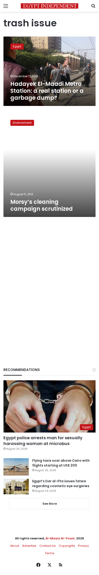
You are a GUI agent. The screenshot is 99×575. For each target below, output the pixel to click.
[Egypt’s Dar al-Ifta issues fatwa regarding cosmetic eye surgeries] (16, 486)
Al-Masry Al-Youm (60, 538)
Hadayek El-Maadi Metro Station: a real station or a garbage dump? (47, 91)
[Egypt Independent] (49, 6)
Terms (49, 553)
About (14, 546)
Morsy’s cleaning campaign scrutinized (41, 205)
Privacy (83, 546)
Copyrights (67, 546)
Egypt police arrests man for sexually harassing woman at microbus (42, 440)
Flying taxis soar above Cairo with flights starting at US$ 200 (61, 463)
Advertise (29, 546)
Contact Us (47, 546)
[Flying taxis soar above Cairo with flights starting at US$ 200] (16, 467)
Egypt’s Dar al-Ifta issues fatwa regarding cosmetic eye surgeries (60, 483)
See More (49, 503)
